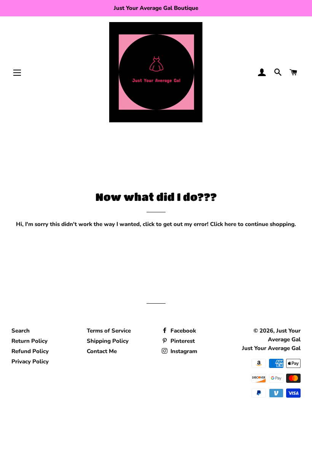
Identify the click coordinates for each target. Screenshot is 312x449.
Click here (223, 224)
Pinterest (182, 341)
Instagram (183, 351)
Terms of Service (109, 330)
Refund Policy (30, 351)
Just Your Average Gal (271, 348)
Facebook (182, 330)
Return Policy (29, 341)
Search (20, 330)
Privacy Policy (30, 361)
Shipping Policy (108, 341)
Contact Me (102, 351)
